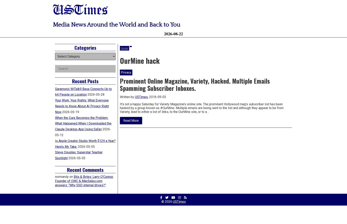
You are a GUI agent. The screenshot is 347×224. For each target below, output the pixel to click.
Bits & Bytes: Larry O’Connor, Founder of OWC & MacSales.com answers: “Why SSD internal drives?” (84, 181)
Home (124, 48)
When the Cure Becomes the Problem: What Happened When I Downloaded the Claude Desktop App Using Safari (83, 123)
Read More (132, 121)
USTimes (80, 10)
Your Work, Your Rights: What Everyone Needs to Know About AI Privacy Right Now (82, 106)
